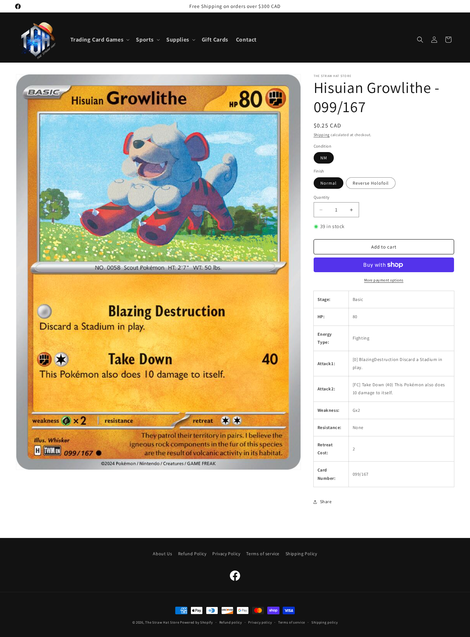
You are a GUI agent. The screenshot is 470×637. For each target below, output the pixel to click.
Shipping (322, 134)
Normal (328, 183)
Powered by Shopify (196, 622)
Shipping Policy (301, 553)
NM (323, 158)
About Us (162, 553)
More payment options (383, 280)
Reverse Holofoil (371, 183)
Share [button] (326, 501)
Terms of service (262, 553)
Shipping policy (324, 622)
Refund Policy (192, 553)
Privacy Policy (226, 553)
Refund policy (230, 622)
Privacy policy (260, 622)
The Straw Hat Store (162, 622)
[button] (99, 39)
